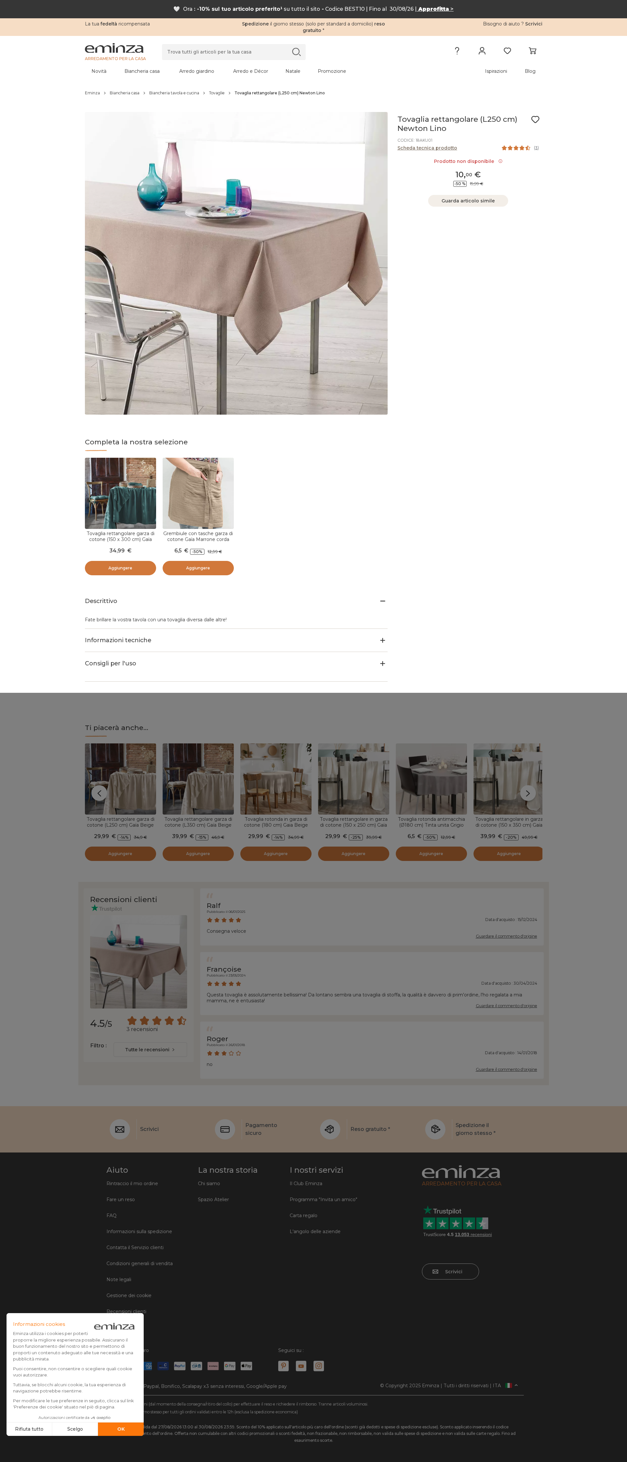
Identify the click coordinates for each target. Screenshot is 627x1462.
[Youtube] (301, 1366)
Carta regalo (303, 1215)
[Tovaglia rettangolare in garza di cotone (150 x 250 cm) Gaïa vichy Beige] (353, 779)
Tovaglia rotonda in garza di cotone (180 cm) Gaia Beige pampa (276, 825)
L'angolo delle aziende (315, 1231)
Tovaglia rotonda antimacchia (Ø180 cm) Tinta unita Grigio (431, 822)
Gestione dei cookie (129, 1295)
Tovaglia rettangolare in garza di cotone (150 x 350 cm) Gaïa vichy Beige (509, 825)
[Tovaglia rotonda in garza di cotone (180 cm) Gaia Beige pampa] (276, 779)
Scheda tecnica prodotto (427, 148)
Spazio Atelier (213, 1199)
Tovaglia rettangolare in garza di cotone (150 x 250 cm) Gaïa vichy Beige (354, 825)
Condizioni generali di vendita (139, 1263)
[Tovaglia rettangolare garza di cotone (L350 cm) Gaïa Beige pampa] (198, 779)
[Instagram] (319, 1366)
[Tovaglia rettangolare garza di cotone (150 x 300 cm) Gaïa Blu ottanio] (120, 493)
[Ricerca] (296, 51)
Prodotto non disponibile (465, 161)
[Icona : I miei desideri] (535, 119)
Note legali (118, 1279)
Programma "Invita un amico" (323, 1199)
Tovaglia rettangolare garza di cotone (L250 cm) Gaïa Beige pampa (120, 825)
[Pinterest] (283, 1366)
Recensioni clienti (126, 1311)
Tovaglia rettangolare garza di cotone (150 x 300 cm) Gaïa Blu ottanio (120, 539)
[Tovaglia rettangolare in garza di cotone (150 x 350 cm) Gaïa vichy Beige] (509, 779)
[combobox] (150, 1050)
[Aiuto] (457, 52)
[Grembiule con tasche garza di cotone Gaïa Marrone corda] (198, 493)
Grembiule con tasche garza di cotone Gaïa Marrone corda (198, 536)
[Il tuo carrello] (532, 52)
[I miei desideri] (507, 52)
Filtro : (98, 1045)
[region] (313, 93)
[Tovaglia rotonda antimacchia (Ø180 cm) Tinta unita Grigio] (431, 779)
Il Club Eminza (306, 1183)
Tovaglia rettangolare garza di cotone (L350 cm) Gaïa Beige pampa (198, 825)
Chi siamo (209, 1183)
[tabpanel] (257, 71)
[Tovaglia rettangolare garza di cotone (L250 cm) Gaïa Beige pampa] (120, 779)
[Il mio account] (482, 52)
